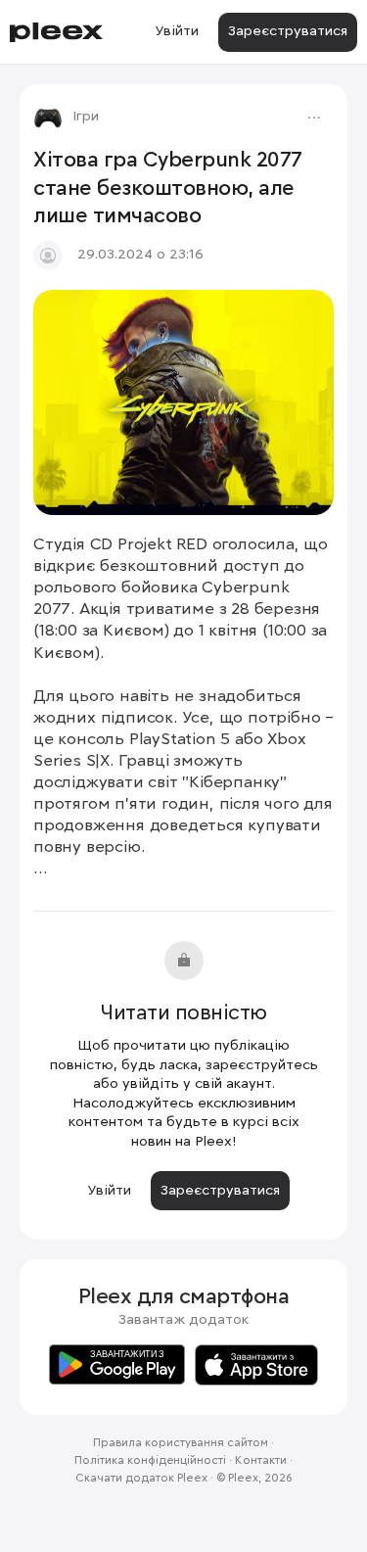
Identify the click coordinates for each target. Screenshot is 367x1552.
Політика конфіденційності (150, 1461)
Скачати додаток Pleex (141, 1478)
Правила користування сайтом (180, 1443)
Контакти (261, 1461)
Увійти (177, 31)
